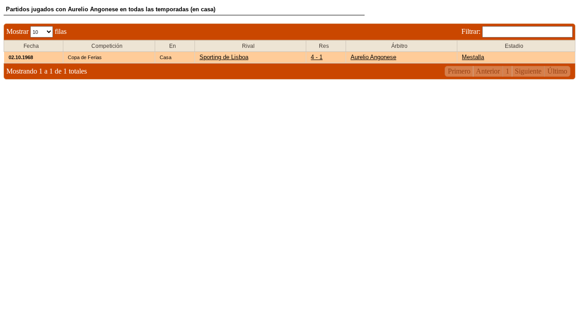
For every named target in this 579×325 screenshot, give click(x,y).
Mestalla (473, 57)
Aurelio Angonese (373, 57)
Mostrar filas (36, 31)
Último (557, 71)
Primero (459, 71)
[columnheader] (33, 46)
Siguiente (528, 71)
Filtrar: (471, 31)
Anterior (488, 71)
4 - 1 (317, 57)
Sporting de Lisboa (223, 57)
